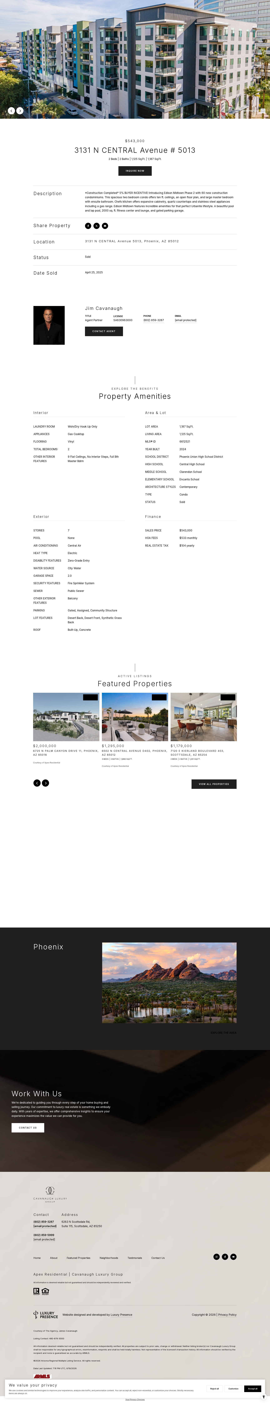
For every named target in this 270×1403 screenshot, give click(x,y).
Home (37, 1257)
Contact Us (158, 1258)
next (19, 110)
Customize (233, 1389)
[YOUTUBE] (233, 1257)
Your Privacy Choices (135, 1399)
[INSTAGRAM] (216, 1257)
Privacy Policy (227, 1314)
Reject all (214, 1389)
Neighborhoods (109, 1257)
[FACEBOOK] (225, 1257)
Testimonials (135, 1257)
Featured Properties (78, 1257)
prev (11, 110)
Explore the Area (224, 1032)
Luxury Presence (121, 1314)
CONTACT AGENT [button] (104, 331)
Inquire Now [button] (135, 170)
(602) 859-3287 (153, 320)
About (53, 1257)
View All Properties (214, 784)
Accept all (252, 1389)
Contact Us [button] (28, 1127)
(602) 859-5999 (43, 1235)
